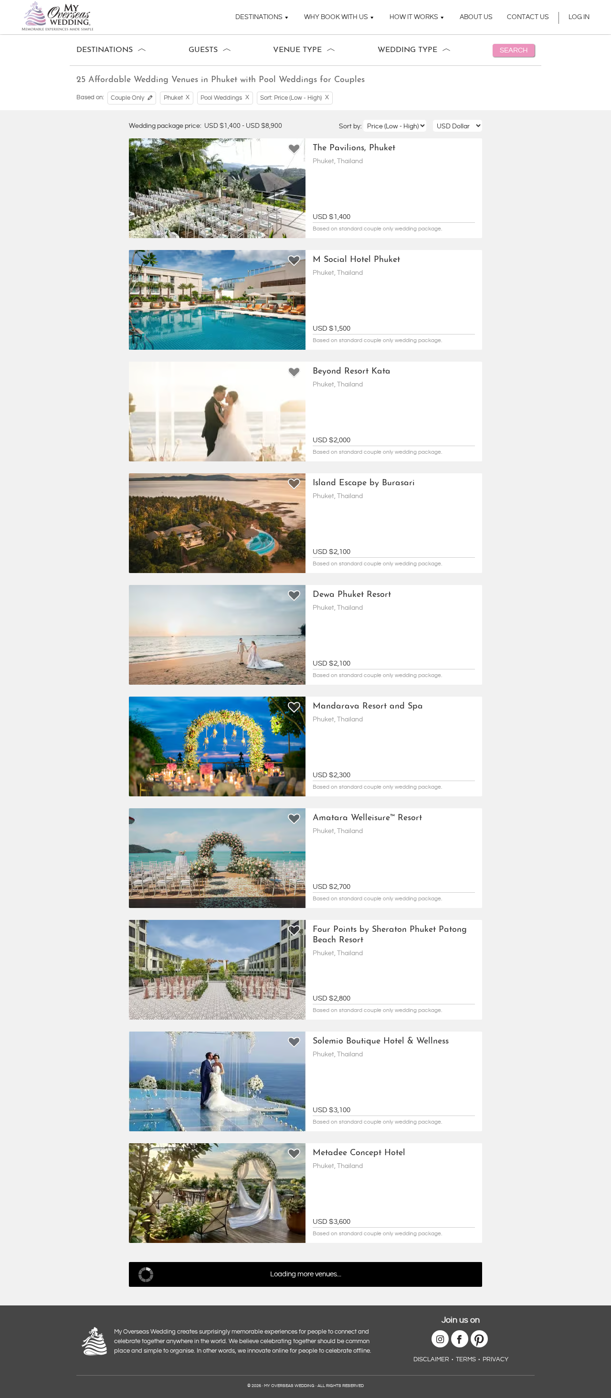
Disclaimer (431, 1359)
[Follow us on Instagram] (440, 1338)
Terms (466, 1359)
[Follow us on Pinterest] (479, 1338)
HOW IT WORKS (414, 17)
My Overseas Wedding (57, 16)
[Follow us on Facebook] (459, 1338)
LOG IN (579, 17)
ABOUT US (476, 17)
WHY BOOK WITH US (336, 17)
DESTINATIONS (259, 17)
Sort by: (351, 126)
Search (513, 50)
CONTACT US (528, 17)
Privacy (495, 1359)
